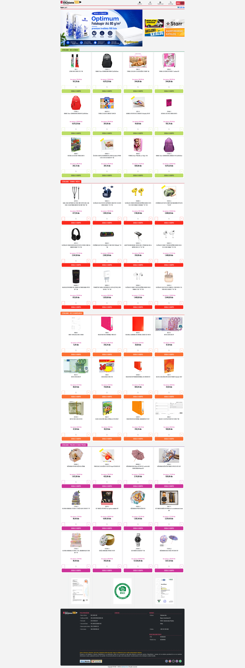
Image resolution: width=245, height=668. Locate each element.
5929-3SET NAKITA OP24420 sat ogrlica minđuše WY (107, 507)
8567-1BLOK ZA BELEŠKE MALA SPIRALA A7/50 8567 (107, 418)
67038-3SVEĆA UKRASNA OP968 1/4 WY (107, 550)
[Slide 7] (94, 44)
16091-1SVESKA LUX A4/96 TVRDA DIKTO (76, 155)
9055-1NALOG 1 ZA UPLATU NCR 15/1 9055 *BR (169, 418)
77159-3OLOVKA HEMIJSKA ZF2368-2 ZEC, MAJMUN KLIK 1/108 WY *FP (76, 551)
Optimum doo (125, 667)
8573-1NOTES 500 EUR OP (169, 334)
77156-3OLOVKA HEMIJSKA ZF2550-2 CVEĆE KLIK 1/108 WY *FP (76, 507)
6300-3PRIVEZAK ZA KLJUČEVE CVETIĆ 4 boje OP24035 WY (107, 465)
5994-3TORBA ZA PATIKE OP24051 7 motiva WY (169, 70)
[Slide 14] (118, 44)
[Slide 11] (108, 44)
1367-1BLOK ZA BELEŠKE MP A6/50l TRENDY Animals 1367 (169, 376)
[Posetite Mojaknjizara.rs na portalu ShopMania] (85, 661)
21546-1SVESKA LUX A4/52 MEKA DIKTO (169, 112)
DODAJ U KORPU (76, 91)
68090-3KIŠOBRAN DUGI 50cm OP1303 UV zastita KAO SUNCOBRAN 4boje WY (138, 466)
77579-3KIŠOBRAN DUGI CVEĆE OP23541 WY (169, 550)
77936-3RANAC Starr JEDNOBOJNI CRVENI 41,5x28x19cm (76, 112)
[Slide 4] (84, 44)
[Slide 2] (77, 44)
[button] (180, 3)
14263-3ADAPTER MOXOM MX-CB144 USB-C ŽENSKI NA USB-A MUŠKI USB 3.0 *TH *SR (138, 245)
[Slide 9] (101, 44)
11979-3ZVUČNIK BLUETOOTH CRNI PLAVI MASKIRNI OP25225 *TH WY (169, 203)
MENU (178, 3)
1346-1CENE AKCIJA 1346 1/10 (107, 376)
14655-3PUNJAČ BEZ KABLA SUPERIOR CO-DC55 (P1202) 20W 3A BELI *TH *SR (107, 287)
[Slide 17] (129, 44)
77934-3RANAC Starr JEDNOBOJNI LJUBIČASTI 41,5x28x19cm (169, 155)
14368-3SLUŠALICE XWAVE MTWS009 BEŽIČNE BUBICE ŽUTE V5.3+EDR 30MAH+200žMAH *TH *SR (138, 203)
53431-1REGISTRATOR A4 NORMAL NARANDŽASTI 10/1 (138, 418)
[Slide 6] (91, 44)
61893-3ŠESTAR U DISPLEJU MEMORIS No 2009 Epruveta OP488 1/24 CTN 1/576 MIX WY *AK (107, 156)
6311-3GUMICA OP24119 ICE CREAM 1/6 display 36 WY (138, 112)
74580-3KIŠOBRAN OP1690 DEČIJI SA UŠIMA (76, 465)
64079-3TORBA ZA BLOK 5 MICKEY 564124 (107, 112)
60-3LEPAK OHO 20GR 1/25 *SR (76, 70)
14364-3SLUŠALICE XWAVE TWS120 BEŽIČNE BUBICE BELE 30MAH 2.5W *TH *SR (138, 287)
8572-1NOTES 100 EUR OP (76, 376)
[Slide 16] (125, 44)
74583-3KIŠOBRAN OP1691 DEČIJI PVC (138, 507)
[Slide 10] (104, 44)
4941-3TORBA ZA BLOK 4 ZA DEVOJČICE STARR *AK (138, 70)
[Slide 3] (80, 44)
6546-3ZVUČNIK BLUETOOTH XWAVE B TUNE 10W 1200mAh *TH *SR (107, 245)
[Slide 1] (73, 44)
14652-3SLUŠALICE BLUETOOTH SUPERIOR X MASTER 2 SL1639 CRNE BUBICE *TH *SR (107, 203)
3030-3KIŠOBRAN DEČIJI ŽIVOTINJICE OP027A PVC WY (169, 465)
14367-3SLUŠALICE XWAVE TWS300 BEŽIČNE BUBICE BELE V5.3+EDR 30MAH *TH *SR (169, 245)
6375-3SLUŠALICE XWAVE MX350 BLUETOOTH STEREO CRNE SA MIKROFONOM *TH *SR (76, 245)
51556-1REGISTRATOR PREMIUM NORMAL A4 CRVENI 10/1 (138, 376)
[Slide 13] (115, 44)
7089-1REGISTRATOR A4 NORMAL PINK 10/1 (107, 334)
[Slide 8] (98, 44)
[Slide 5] (87, 44)
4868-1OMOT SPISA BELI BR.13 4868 (76, 334)
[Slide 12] (111, 44)
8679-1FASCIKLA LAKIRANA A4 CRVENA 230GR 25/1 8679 (138, 334)
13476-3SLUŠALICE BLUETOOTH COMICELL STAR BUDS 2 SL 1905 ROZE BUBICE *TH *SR (169, 287)
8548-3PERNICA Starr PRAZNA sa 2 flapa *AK (138, 155)
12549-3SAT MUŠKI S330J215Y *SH (138, 550)
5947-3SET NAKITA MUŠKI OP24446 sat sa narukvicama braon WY (169, 508)
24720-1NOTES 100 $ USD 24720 (76, 418)
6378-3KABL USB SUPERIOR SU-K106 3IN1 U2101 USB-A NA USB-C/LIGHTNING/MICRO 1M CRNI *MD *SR (76, 203)
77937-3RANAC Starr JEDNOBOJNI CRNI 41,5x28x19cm (107, 70)
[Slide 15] (122, 44)
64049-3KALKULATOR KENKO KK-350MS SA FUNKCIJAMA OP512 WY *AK (76, 287)
